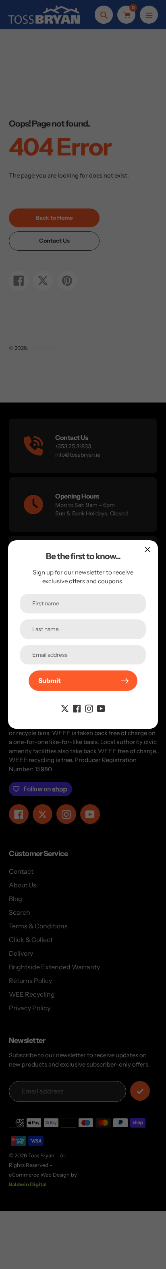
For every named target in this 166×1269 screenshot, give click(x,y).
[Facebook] (77, 708)
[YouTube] (101, 708)
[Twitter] (65, 708)
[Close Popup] (148, 549)
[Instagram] (89, 708)
